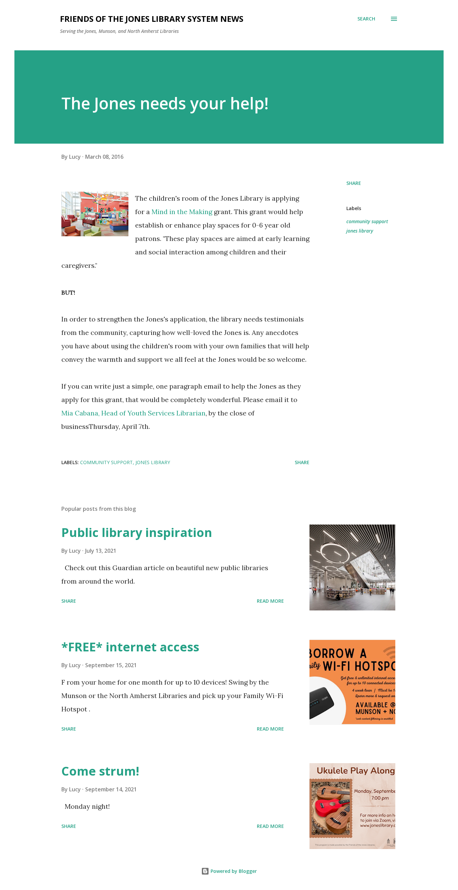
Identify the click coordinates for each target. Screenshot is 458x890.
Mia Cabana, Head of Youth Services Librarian (133, 413)
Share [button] (353, 183)
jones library (359, 231)
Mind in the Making (182, 211)
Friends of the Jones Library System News (151, 18)
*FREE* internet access (130, 647)
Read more (270, 601)
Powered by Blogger (233, 871)
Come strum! (100, 771)
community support (367, 221)
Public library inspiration (136, 532)
